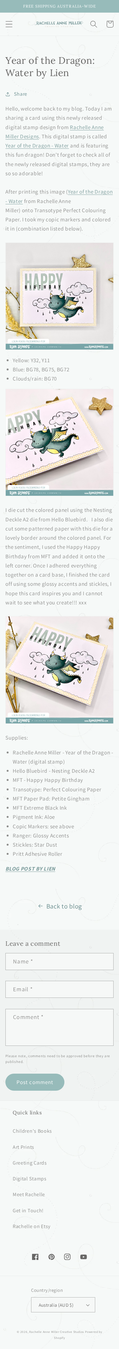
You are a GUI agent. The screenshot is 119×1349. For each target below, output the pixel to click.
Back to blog (64, 906)
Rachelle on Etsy (31, 1226)
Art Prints (23, 1147)
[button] (9, 24)
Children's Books (32, 1131)
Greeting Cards (30, 1163)
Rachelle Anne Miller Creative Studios (56, 1332)
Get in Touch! (28, 1210)
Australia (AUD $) (56, 1305)
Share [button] (20, 94)
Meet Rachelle (29, 1194)
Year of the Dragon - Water (37, 145)
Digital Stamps (30, 1178)
